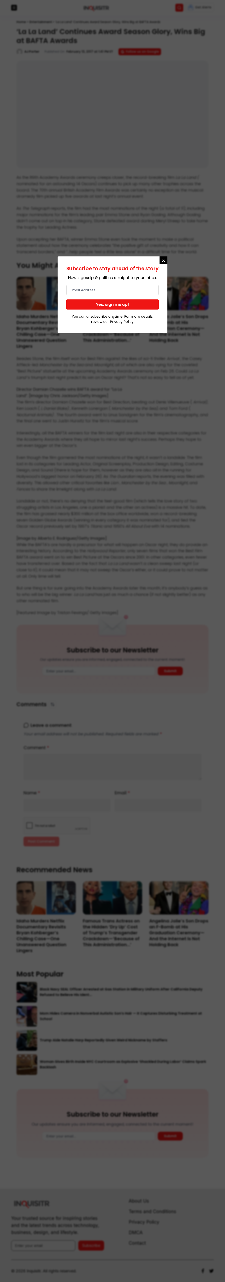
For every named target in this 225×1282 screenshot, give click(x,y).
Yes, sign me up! (112, 304)
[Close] (163, 260)
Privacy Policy (122, 321)
